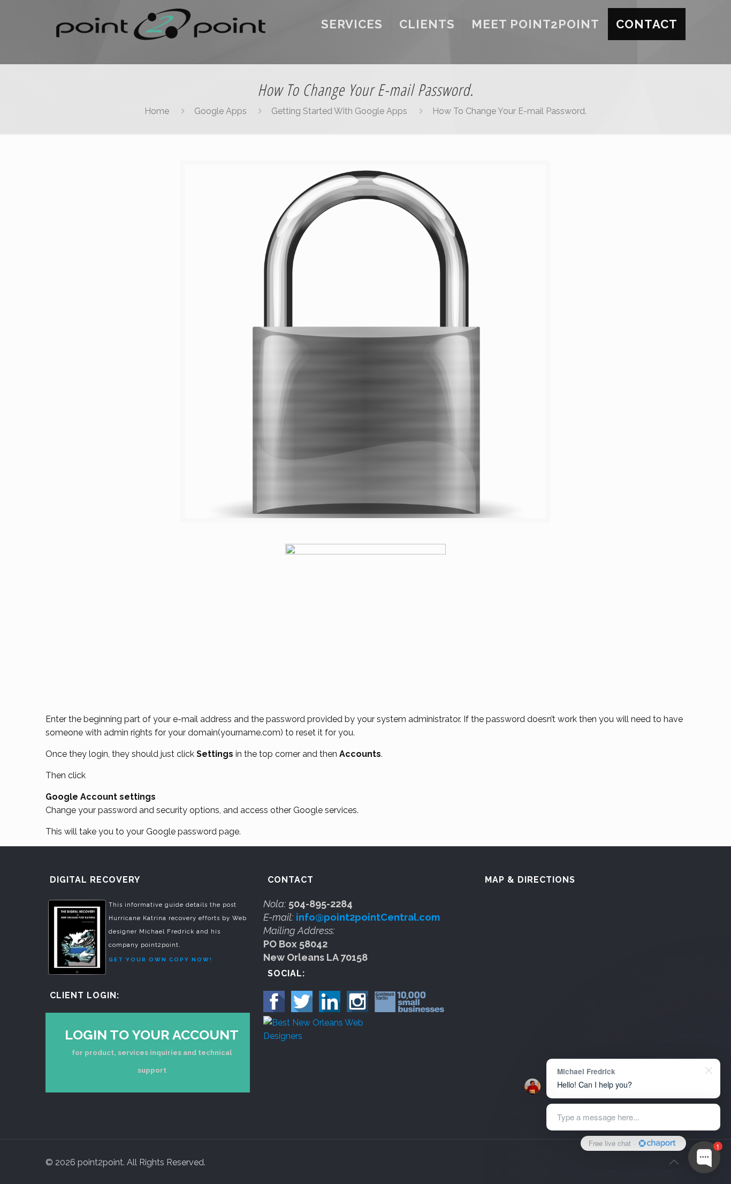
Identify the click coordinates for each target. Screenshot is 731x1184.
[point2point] (160, 24)
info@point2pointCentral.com (368, 917)
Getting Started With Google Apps (339, 111)
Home (156, 111)
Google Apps (220, 111)
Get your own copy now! (160, 959)
